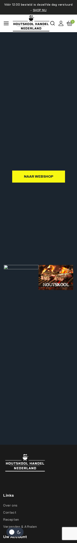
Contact (9, 512)
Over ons (10, 505)
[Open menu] (6, 23)
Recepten (11, 519)
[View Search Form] (52, 23)
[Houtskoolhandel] (31, 23)
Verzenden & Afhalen (20, 527)
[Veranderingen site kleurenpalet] (15, 532)
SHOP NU (40, 10)
